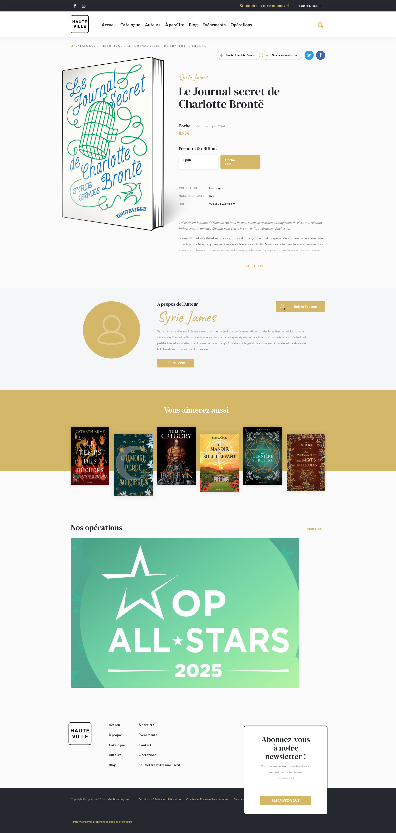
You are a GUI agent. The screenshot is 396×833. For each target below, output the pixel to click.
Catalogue (130, 24)
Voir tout (315, 529)
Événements (214, 24)
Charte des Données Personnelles (207, 799)
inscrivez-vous (286, 801)
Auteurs (152, 24)
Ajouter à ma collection (284, 55)
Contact (145, 745)
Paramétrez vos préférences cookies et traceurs (102, 821)
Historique (112, 45)
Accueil (109, 24)
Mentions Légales (118, 799)
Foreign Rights (310, 6)
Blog (193, 24)
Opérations (241, 24)
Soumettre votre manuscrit (265, 5)
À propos (116, 735)
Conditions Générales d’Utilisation (159, 799)
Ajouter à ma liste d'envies (240, 55)
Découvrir (175, 363)
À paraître (174, 24)
